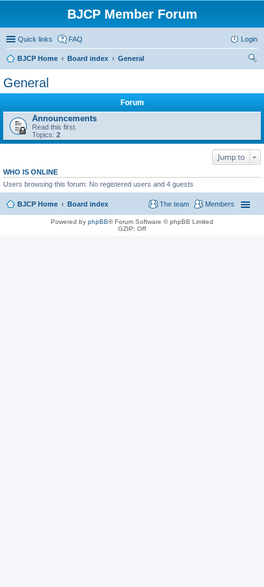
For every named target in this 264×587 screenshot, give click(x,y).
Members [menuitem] (220, 204)
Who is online (30, 172)
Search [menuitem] (252, 60)
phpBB (98, 221)
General (26, 83)
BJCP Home (37, 204)
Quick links (35, 39)
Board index (87, 204)
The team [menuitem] (174, 204)
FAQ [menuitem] (76, 39)
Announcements (64, 118)
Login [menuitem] (249, 39)
